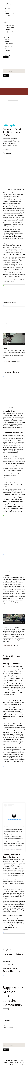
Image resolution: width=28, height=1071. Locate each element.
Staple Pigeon (6, 961)
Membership (7, 55)
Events (5, 22)
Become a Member (10, 41)
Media (5, 24)
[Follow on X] (19, 82)
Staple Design (10, 323)
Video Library (8, 29)
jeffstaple (13, 849)
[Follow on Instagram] (16, 82)
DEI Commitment (8, 1027)
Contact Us (7, 1020)
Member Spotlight (9, 13)
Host (6, 48)
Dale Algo (9, 950)
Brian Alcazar (8, 149)
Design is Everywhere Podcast (13, 31)
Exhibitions (8, 17)
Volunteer (7, 50)
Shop (5, 36)
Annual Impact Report (10, 18)
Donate (5, 57)
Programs (7, 15)
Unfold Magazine (9, 27)
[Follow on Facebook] (21, 82)
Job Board (7, 32)
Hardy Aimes (15, 645)
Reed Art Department (8, 958)
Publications (7, 1025)
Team (6, 11)
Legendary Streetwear (9, 964)
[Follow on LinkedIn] (24, 82)
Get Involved (7, 37)
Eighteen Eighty (16, 361)
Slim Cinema (10, 551)
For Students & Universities (12, 45)
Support (7, 39)
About (6, 10)
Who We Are (7, 8)
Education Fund (9, 46)
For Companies (9, 43)
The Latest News (9, 25)
